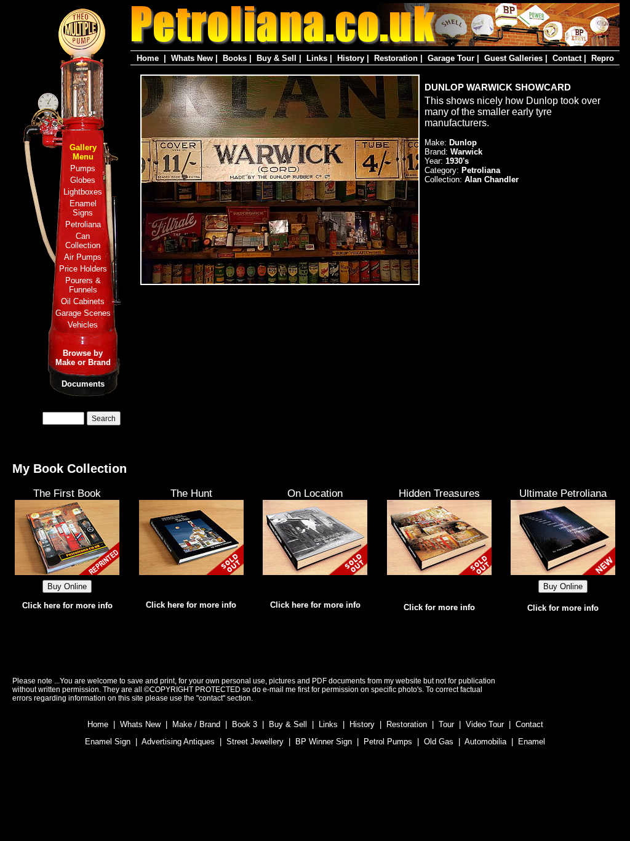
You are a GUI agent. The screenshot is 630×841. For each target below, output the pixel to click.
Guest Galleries (513, 58)
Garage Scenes (83, 313)
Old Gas (438, 741)
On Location (315, 493)
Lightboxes (82, 191)
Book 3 (244, 724)
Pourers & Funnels (83, 285)
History (350, 58)
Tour (446, 724)
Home (148, 58)
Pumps (82, 168)
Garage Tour (451, 58)
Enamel (531, 741)
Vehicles (83, 324)
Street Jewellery (255, 741)
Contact (566, 58)
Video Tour (485, 724)
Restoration (396, 58)
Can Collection (82, 240)
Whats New (192, 58)
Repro (602, 58)
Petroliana (83, 224)
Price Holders (83, 268)
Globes (82, 180)
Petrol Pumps (388, 741)
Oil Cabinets (83, 301)
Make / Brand (196, 724)
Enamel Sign (107, 741)
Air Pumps (83, 257)
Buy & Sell (277, 58)
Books (235, 58)
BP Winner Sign (323, 741)
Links (316, 58)
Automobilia (485, 741)
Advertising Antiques (178, 741)
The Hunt (191, 493)
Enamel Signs (83, 208)
